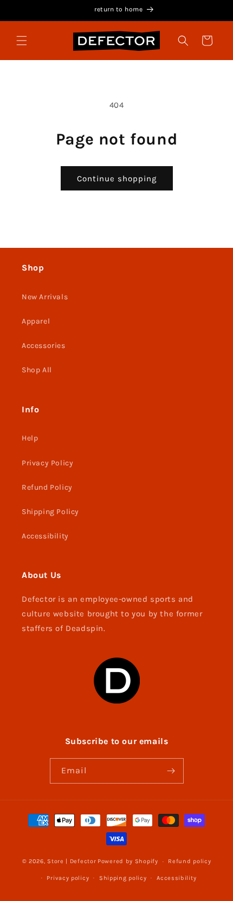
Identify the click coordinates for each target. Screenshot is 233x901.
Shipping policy (123, 878)
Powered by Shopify (128, 861)
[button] (22, 40)
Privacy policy (68, 878)
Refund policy (189, 861)
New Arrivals (45, 296)
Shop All (37, 369)
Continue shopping (117, 178)
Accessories (44, 345)
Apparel (36, 321)
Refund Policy (47, 487)
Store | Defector (71, 861)
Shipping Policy (50, 511)
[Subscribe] (171, 771)
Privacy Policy (47, 463)
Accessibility (45, 536)
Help (30, 438)
